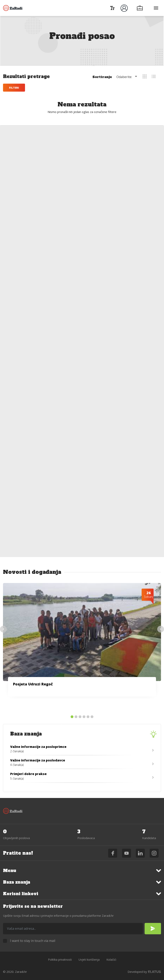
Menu (9, 870)
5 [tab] (88, 717)
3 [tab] (80, 717)
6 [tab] (92, 717)
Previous (3, 629)
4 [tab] (84, 717)
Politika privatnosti (60, 959)
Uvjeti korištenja (89, 959)
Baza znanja (16, 882)
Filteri (14, 87)
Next (160, 629)
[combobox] (127, 77)
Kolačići (111, 959)
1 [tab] (72, 717)
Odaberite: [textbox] (124, 77)
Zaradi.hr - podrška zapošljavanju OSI (13, 8)
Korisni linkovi (20, 894)
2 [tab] (76, 717)
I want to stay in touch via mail (32, 940)
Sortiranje (102, 77)
